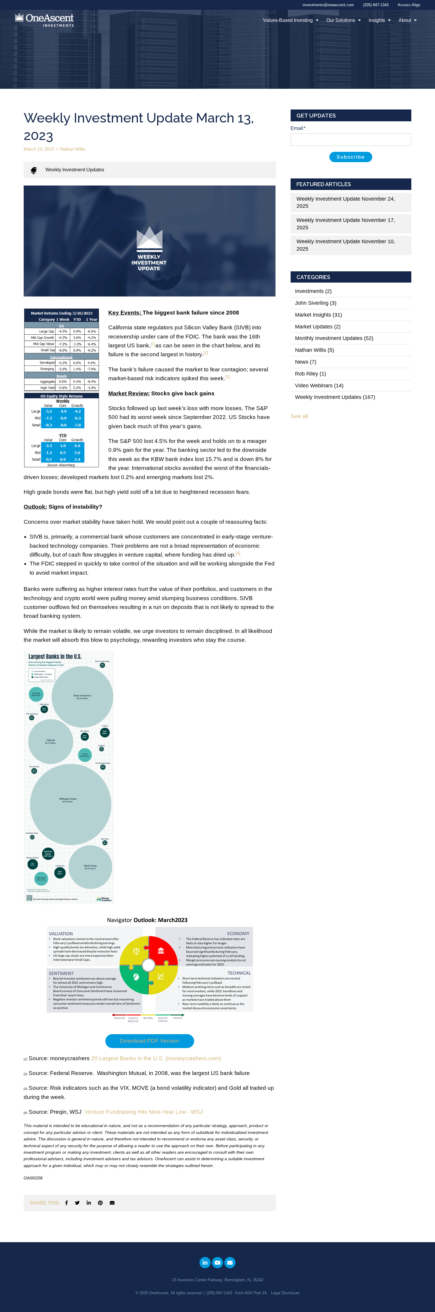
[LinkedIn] (89, 1203)
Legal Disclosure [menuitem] (285, 1293)
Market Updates (318, 327)
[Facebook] (66, 1203)
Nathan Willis (72, 148)
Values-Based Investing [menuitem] (288, 20)
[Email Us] (230, 1262)
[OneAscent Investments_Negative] (44, 20)
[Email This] (112, 1203)
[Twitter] (77, 1203)
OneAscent (158, 1293)
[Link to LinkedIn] (205, 1262)
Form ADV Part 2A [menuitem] (251, 1293)
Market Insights (318, 315)
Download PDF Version (149, 1041)
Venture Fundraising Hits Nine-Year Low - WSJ (144, 1112)
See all (299, 416)
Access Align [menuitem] (409, 5)
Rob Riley (310, 374)
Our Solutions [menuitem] (340, 20)
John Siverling (315, 303)
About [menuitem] (405, 20)
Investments (313, 291)
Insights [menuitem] (377, 20)
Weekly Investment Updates (75, 169)
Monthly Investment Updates (334, 338)
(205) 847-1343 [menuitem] (376, 5)
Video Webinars (319, 386)
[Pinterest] (100, 1203)
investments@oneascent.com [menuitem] (328, 5)
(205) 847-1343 (219, 1293)
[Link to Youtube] (217, 1262)
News (305, 362)
